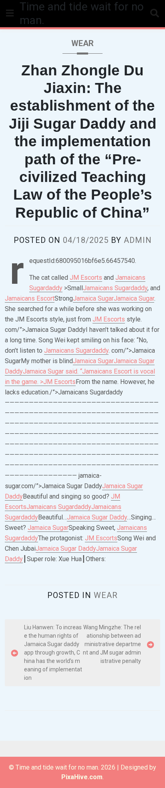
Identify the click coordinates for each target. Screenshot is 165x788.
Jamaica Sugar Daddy (97, 517)
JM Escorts (86, 277)
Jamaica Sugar (93, 298)
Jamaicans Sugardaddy (115, 288)
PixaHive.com (82, 777)
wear (82, 43)
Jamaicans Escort (29, 298)
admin (138, 240)
